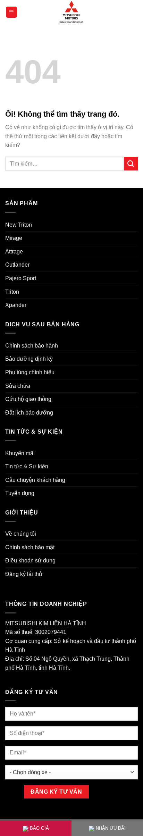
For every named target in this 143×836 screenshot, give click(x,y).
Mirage (13, 238)
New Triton (18, 225)
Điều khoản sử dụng (30, 560)
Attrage (14, 251)
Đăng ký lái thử (24, 574)
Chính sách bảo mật (29, 547)
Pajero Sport (20, 278)
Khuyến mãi (20, 453)
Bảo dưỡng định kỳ (29, 359)
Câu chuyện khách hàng (35, 480)
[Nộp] (131, 163)
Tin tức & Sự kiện (26, 466)
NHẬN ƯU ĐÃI (111, 828)
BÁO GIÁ (39, 828)
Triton (12, 292)
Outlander (17, 265)
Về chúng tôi (20, 534)
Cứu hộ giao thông (28, 399)
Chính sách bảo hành (31, 346)
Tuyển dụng (19, 493)
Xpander (15, 305)
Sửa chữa (17, 386)
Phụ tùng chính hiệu (29, 372)
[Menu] (11, 12)
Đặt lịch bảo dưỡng (29, 413)
